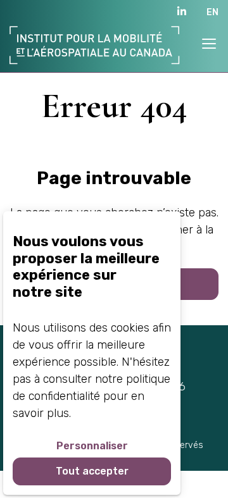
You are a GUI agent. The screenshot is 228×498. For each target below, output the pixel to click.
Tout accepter (92, 471)
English (207, 11)
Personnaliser (92, 446)
